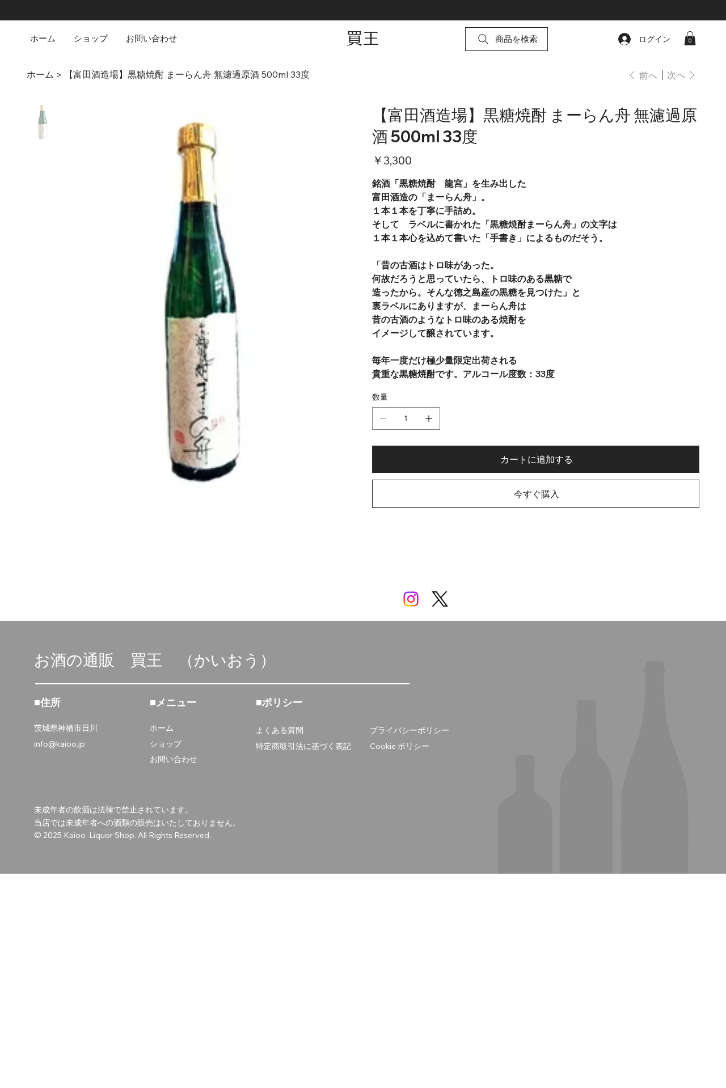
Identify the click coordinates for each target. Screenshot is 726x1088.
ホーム (162, 728)
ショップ (166, 744)
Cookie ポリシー (399, 746)
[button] (690, 38)
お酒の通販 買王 (106, 660)
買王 (363, 38)
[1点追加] (428, 418)
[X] (440, 599)
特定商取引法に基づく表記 (303, 746)
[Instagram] (411, 599)
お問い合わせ (173, 759)
